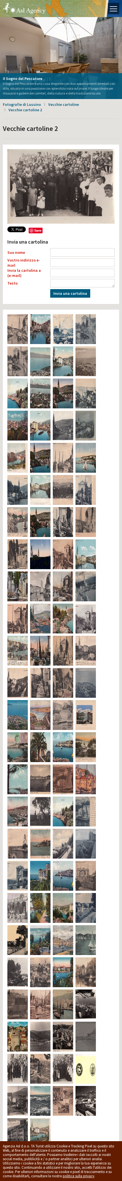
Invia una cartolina (70, 293)
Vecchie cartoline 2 (25, 109)
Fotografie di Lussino (22, 104)
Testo (12, 283)
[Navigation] (113, 8)
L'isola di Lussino (24, 8)
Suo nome (16, 252)
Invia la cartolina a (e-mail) (24, 273)
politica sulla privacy (78, 1176)
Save (37, 230)
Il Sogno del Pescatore (22, 78)
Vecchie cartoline (63, 104)
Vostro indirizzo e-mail (23, 263)
